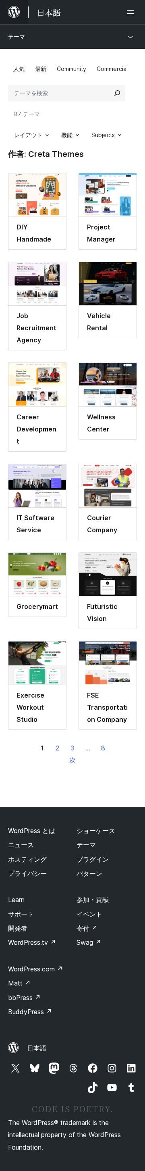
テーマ (16, 36)
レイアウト (28, 134)
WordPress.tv (32, 942)
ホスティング (27, 859)
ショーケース (96, 831)
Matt (19, 983)
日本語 (36, 1048)
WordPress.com (35, 969)
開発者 (17, 928)
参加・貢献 (93, 900)
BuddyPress (30, 1012)
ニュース (21, 845)
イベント (89, 914)
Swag (89, 942)
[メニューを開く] (132, 12)
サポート (21, 914)
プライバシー (27, 873)
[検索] (117, 93)
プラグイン (93, 859)
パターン (89, 873)
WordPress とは (31, 831)
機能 (66, 134)
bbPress (24, 998)
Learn (16, 900)
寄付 (87, 928)
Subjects (103, 134)
